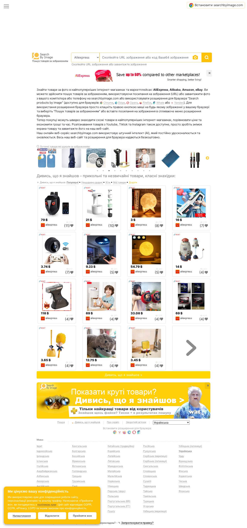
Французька (186, 461)
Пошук (61, 422)
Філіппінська (186, 466)
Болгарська (78, 451)
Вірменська (78, 461)
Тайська (147, 491)
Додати (133, 182)
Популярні (73, 182)
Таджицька (149, 486)
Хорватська (185, 476)
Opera (134, 102)
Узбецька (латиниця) (190, 446)
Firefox (147, 102)
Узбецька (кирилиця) (155, 511)
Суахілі (147, 481)
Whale (160, 102)
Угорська (148, 506)
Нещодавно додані (92, 182)
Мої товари (119, 182)
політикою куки (46, 504)
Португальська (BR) (119, 501)
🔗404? (42, 188)
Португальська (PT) (119, 506)
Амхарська (43, 481)
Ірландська (43, 456)
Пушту (111, 511)
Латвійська (114, 456)
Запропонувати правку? (137, 522)
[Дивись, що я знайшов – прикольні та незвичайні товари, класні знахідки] (123, 400)
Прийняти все (82, 515)
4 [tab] (115, 171)
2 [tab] (103, 171)
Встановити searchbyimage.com (219, 5)
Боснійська (78, 456)
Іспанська (42, 461)
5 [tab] (121, 171)
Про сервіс (113, 422)
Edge (121, 102)
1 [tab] (97, 171)
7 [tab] (132, 171)
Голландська (79, 471)
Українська (185, 451)
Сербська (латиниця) (155, 461)
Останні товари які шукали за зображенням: (65, 146)
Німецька (113, 486)
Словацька (149, 471)
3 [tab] (109, 171)
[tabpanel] (123, 158)
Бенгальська (79, 446)
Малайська (114, 471)
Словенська (150, 476)
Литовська (114, 461)
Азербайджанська (47, 471)
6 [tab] (126, 171)
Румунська (149, 451)
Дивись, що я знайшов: (53, 182)
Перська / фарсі (116, 491)
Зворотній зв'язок (136, 422)
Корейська (114, 451)
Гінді (74, 486)
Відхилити (52, 515)
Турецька (148, 501)
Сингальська (150, 466)
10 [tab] (149, 171)
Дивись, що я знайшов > (123, 375)
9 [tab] (144, 171)
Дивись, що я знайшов (87, 422)
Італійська (42, 466)
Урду (181, 456)
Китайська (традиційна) (121, 446)
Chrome (108, 102)
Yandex (179, 102)
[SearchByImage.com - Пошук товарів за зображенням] (42, 55)
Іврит (39, 446)
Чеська (183, 481)
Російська (149, 446)
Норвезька (114, 481)
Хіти (108, 182)
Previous (39, 158)
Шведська (184, 486)
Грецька (76, 476)
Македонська (115, 466)
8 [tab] (138, 171)
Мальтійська (115, 476)
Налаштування (22, 515)
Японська (184, 491)
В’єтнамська (79, 466)
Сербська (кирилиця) (155, 456)
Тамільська (149, 496)
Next (207, 158)
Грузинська (78, 481)
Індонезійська (44, 451)
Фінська (183, 471)
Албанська (43, 476)
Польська (113, 496)
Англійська (43, 486)
